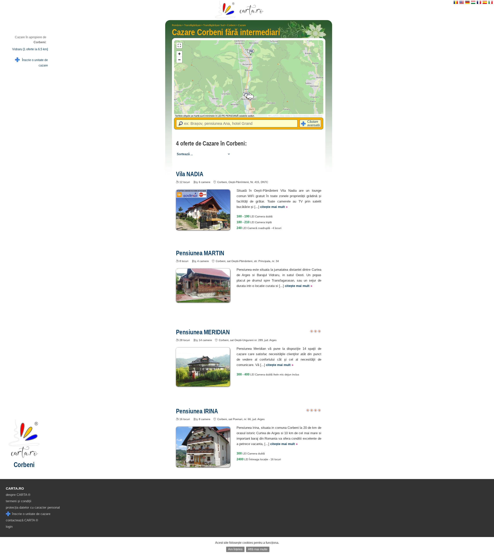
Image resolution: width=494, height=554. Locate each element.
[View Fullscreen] (179, 45)
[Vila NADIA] (203, 227)
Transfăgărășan (192, 25)
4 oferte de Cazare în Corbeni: (211, 143)
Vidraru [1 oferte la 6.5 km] (30, 49)
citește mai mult (274, 207)
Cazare (242, 25)
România (177, 25)
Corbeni (231, 25)
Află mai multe (257, 549)
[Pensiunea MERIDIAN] (203, 384)
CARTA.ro (15, 488)
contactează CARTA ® (22, 520)
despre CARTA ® (18, 495)
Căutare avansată (313, 123)
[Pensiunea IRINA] (203, 464)
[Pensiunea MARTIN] (203, 299)
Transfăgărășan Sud (214, 25)
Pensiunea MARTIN (200, 253)
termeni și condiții (18, 501)
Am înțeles (235, 549)
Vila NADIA (189, 174)
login (9, 526)
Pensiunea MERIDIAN (203, 332)
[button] (250, 98)
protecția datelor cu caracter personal (33, 507)
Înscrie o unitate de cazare (34, 62)
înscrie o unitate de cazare (30, 514)
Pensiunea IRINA (197, 411)
